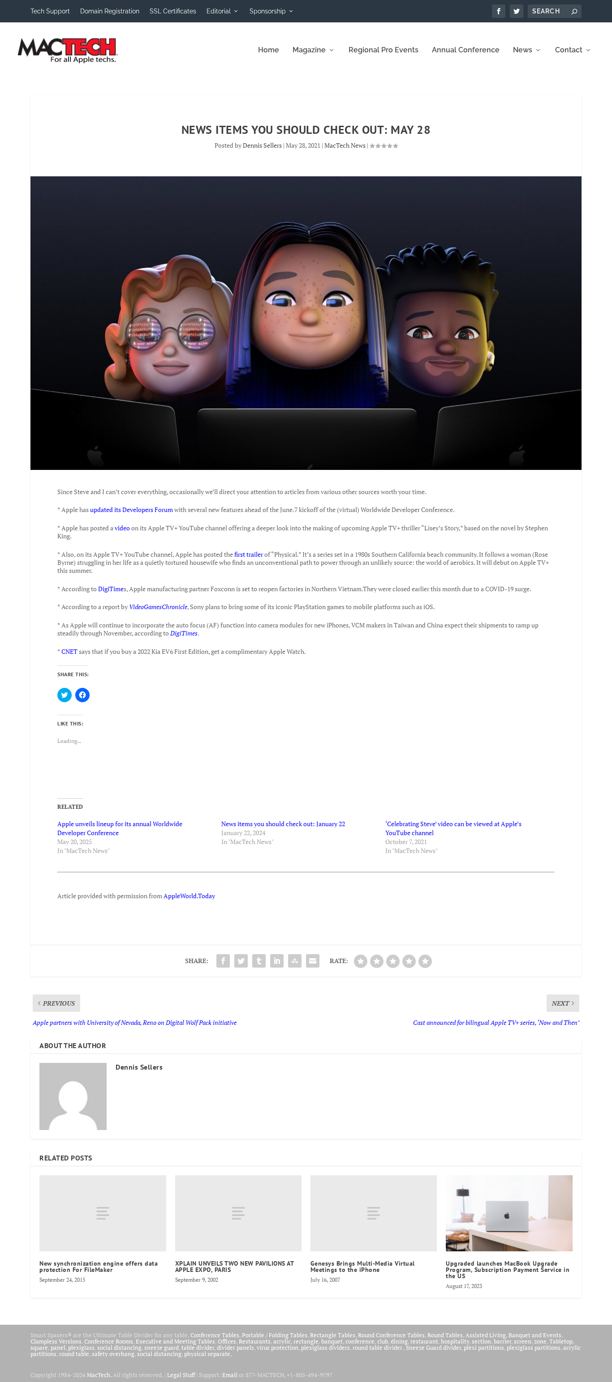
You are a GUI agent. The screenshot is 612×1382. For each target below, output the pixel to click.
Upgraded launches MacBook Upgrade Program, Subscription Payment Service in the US (507, 1269)
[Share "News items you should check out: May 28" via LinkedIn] (277, 961)
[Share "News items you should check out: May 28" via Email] (313, 961)
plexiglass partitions (533, 1348)
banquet (332, 1341)
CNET (69, 651)
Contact (568, 50)
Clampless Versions (56, 1341)
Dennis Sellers (262, 145)
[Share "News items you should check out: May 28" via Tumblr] (259, 961)
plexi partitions (484, 1348)
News (522, 50)
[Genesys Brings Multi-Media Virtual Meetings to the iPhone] (373, 1213)
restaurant (424, 1341)
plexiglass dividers (325, 1348)
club (382, 1341)
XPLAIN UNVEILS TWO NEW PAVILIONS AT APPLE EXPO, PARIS (234, 1266)
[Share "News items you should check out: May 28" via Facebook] (223, 961)
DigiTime (111, 588)
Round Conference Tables (391, 1335)
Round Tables (445, 1335)
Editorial (219, 11)
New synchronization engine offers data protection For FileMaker (98, 1266)
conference (360, 1341)
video (122, 528)
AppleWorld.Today (189, 895)
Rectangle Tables (332, 1335)
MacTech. (99, 1375)
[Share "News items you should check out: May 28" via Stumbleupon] (295, 961)
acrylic (282, 1341)
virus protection (277, 1348)
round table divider (378, 1348)
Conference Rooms (108, 1341)
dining (399, 1341)
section (481, 1341)
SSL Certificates (173, 11)
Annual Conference (466, 50)
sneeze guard (161, 1348)
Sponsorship (268, 11)
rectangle (306, 1341)
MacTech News (345, 145)
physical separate (207, 1354)
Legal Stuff (181, 1375)
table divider (197, 1348)
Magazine (309, 50)
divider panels (235, 1348)
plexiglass (81, 1348)
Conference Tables (214, 1335)
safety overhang (113, 1354)
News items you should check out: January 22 (283, 823)
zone (540, 1341)
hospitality (455, 1341)
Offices (227, 1341)
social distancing (119, 1348)
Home (268, 50)
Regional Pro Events (383, 50)
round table (74, 1354)
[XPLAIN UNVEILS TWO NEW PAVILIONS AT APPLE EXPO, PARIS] (238, 1213)
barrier (502, 1341)
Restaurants (255, 1341)
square (39, 1348)
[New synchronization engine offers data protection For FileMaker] (102, 1213)
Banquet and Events (535, 1335)
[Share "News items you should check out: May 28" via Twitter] (241, 961)
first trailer (248, 554)
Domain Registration (109, 11)
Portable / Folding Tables (274, 1335)
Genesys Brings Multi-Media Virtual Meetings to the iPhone (362, 1266)
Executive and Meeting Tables (175, 1341)
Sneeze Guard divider (433, 1348)
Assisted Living (485, 1335)
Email (229, 1375)
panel (58, 1348)
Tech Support (50, 11)
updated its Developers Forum (131, 509)
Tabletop (561, 1341)
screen (522, 1341)
